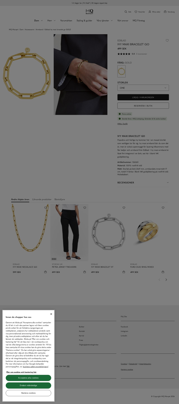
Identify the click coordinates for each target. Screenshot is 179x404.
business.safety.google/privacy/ (35, 366)
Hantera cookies (28, 393)
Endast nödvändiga (28, 385)
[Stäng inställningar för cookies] (51, 314)
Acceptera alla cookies (28, 378)
